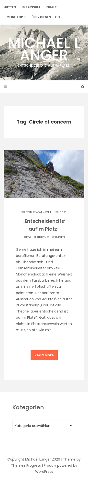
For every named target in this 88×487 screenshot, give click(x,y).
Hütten (10, 7)
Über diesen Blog (46, 17)
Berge (27, 237)
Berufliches (41, 237)
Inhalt (51, 7)
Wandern (58, 237)
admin (40, 212)
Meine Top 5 (16, 17)
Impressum (31, 7)
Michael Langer (44, 50)
